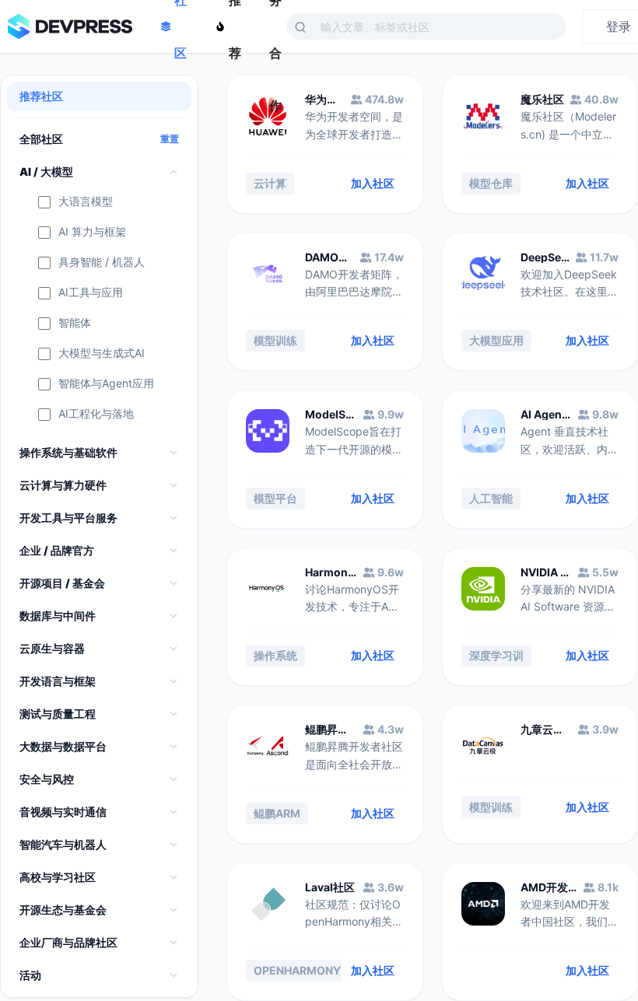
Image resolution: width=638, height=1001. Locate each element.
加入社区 (372, 183)
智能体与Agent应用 (106, 384)
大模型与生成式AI (101, 353)
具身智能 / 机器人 (101, 262)
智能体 (74, 323)
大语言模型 (85, 202)
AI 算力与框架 (92, 232)
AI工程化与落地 (96, 414)
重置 (169, 139)
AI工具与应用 (90, 293)
